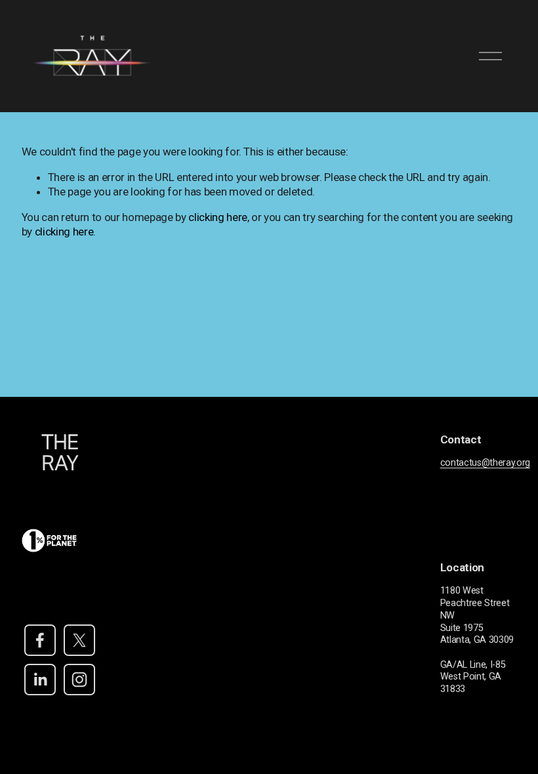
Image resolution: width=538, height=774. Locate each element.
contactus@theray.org (485, 462)
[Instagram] (79, 679)
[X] (79, 640)
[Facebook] (40, 640)
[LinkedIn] (40, 679)
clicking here (217, 217)
